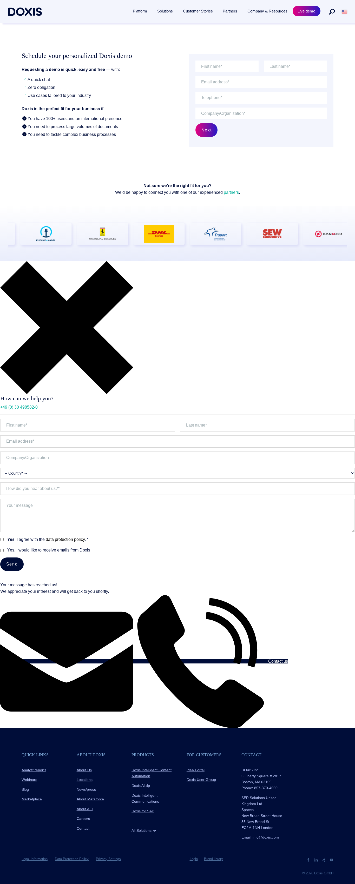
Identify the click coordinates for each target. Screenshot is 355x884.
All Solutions (144, 830)
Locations (85, 779)
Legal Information (35, 859)
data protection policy (65, 539)
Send (12, 564)
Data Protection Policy (72, 859)
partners (231, 192)
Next (206, 130)
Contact (83, 828)
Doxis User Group (201, 779)
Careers (83, 818)
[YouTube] (331, 860)
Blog (25, 789)
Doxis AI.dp (141, 785)
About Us (84, 770)
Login (194, 859)
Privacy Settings (108, 859)
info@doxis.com (266, 837)
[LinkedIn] (316, 860)
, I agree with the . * (47, 539)
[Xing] (324, 860)
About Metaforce (90, 799)
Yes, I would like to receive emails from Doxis (48, 550)
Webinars (29, 779)
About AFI (85, 809)
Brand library (213, 859)
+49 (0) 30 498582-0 (19, 407)
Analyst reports (34, 770)
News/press (86, 789)
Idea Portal (196, 770)
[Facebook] (309, 860)
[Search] (331, 11)
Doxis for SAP (143, 811)
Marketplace (32, 799)
